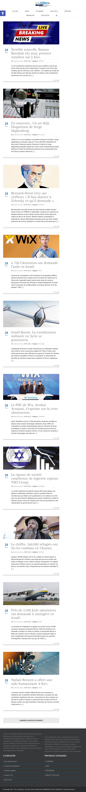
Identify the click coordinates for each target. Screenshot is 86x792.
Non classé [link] (41, 134)
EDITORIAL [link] (41, 204)
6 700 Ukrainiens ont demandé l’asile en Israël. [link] (34, 265)
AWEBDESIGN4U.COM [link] (48, 789)
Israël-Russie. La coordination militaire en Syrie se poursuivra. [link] (33, 336)
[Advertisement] (75, 53)
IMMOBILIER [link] (50, 771)
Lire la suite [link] (56, 80)
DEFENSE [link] (41, 61)
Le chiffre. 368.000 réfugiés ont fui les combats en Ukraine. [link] (34, 546)
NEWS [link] (40, 270)
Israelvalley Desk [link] (18, 61)
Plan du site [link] (8, 780)
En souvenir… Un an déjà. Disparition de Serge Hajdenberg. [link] (30, 127)
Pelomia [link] (72, 789)
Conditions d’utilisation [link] (12, 766)
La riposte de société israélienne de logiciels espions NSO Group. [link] (34, 478)
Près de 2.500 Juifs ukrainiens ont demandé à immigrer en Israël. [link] (33, 614)
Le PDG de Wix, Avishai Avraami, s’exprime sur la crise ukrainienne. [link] (34, 409)
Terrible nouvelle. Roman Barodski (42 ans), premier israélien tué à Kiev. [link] (31, 53)
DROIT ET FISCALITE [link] (52, 775)
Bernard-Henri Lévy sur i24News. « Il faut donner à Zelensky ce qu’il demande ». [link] (32, 197)
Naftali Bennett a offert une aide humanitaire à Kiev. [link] (31, 682)
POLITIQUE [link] (42, 344)
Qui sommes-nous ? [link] (10, 761)
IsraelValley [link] (21, 789)
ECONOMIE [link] (41, 416)
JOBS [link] (47, 766)
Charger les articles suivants (31, 720)
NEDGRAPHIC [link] (59, 789)
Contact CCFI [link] (8, 775)
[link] (43, 4)
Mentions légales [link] (10, 771)
